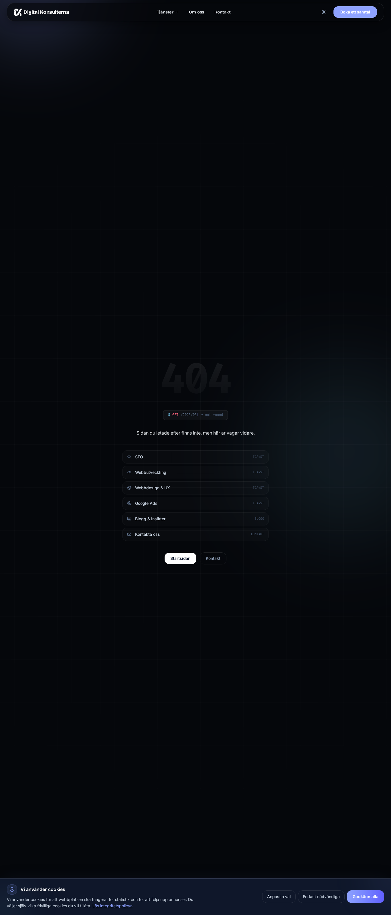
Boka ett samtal (355, 11)
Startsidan (180, 558)
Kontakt (222, 12)
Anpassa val (279, 896)
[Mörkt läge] (324, 12)
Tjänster (165, 12)
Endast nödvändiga (321, 896)
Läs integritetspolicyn (112, 905)
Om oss (196, 12)
